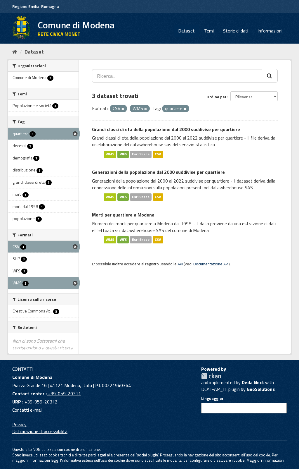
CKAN (211, 376)
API (180, 264)
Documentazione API (211, 264)
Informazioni (270, 30)
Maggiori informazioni (265, 460)
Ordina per (216, 97)
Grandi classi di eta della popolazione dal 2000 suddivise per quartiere (166, 129)
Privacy (19, 424)
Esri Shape (141, 154)
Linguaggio (211, 398)
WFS (123, 154)
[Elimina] (122, 108)
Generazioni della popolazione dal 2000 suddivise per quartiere (158, 172)
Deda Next (253, 382)
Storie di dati (235, 30)
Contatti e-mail (27, 409)
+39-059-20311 (64, 393)
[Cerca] (270, 76)
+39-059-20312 (40, 401)
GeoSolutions (261, 389)
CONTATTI (22, 368)
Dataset (186, 30)
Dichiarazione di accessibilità (39, 431)
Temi (209, 30)
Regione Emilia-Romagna (35, 6)
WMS (110, 154)
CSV (158, 154)
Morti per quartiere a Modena (123, 214)
